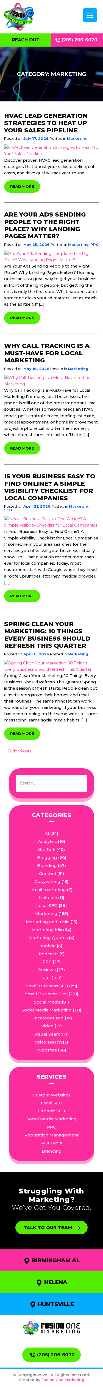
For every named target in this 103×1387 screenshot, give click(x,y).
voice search (48, 1042)
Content (47, 873)
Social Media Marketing (47, 1010)
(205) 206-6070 (79, 39)
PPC (94, 244)
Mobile (48, 945)
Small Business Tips (46, 993)
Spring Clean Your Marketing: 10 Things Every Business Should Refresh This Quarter (47, 634)
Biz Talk (46, 849)
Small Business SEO (47, 985)
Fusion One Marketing (62, 1379)
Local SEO (47, 905)
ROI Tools (51, 1143)
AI (47, 833)
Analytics (47, 841)
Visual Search (48, 1034)
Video (47, 1025)
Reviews (47, 969)
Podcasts (49, 953)
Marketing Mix (47, 929)
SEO (8, 510)
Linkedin (48, 897)
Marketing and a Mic (47, 921)
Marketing (77, 138)
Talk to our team (48, 1227)
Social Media (47, 1002)
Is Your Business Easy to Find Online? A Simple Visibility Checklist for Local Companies (49, 487)
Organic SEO (51, 1110)
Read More (22, 186)
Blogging (47, 857)
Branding (47, 865)
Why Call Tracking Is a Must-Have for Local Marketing (47, 353)
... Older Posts (17, 751)
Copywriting (47, 881)
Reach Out (26, 39)
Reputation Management (51, 1135)
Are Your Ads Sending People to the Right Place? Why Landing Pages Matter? (45, 225)
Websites (47, 1050)
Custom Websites (52, 1095)
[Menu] (90, 15)
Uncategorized (47, 1018)
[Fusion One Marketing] (51, 1328)
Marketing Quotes (48, 937)
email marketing (48, 889)
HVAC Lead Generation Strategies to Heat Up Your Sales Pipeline (46, 123)
